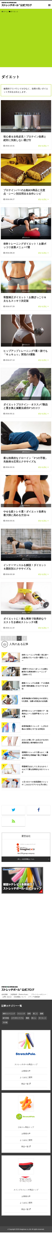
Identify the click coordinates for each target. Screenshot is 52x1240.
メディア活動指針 (34, 997)
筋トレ (34, 1018)
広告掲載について (20, 997)
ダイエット (42, 1018)
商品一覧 (25, 1084)
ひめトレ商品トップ (26, 1127)
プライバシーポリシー (38, 994)
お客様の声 (26, 1071)
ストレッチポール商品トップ (26, 1064)
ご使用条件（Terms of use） (19, 994)
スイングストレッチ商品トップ (26, 1190)
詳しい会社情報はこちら (26, 859)
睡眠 (27, 1018)
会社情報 (5, 994)
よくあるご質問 (26, 1077)
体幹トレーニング (9, 1013)
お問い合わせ (7, 997)
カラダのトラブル (17, 1018)
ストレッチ (21, 1013)
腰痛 (41, 1013)
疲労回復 (6, 1018)
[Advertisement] (26, 41)
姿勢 (29, 1013)
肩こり (35, 1013)
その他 (5, 1022)
